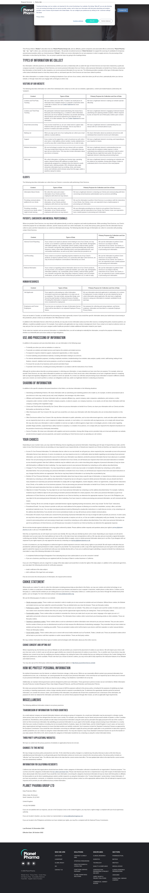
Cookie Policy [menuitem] (42, 875)
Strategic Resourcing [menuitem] (81, 861)
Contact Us (122, 10)
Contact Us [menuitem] (59, 869)
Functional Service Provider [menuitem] (80, 870)
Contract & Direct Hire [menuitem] (80, 856)
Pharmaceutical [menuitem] (117, 855)
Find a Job (38, 2)
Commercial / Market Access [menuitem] (100, 882)
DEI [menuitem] (56, 866)
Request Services (26, 2)
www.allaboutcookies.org (66, 594)
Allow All (92, 21)
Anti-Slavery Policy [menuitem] (26, 877)
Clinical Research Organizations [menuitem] (118, 870)
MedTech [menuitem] (115, 862)
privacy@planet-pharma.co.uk (81, 540)
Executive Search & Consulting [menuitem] (80, 865)
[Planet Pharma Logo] (28, 10)
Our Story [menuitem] (58, 855)
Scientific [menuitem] (96, 859)
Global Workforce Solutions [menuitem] (80, 875)
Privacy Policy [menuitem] (34, 875)
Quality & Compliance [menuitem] (100, 866)
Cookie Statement (68, 104)
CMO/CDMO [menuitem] (115, 875)
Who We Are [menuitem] (60, 852)
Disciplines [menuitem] (98, 852)
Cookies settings (78, 21)
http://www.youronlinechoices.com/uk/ (83, 663)
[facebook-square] (34, 863)
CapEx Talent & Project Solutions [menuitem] (99, 877)
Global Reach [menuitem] (59, 862)
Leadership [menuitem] (58, 859)
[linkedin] (28, 863)
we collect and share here (60, 772)
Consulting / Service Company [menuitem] (119, 879)
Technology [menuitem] (97, 862)
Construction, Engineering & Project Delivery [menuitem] (101, 871)
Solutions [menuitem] (78, 852)
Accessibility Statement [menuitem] (38, 877)
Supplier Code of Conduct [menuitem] (35, 878)
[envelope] (23, 863)
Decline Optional (105, 21)
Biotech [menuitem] (115, 859)
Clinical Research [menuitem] (99, 855)
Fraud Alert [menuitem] (24, 878)
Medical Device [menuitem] (117, 866)
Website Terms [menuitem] (25, 875)
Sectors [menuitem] (116, 852)
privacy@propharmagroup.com (73, 816)
